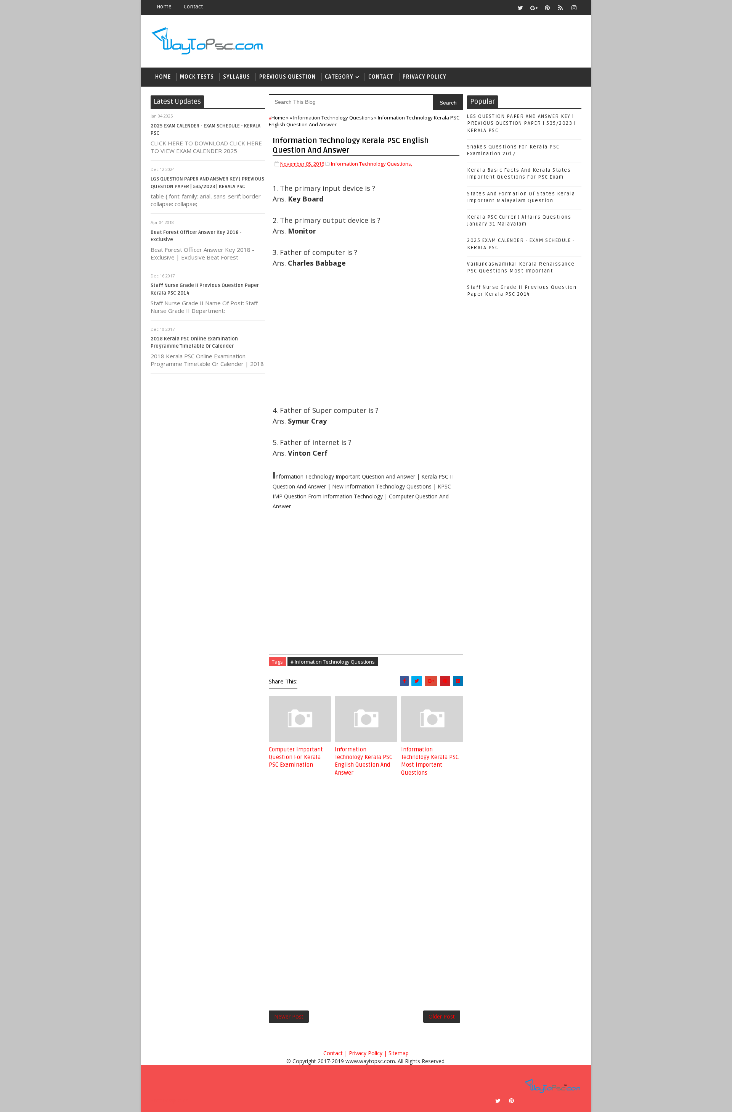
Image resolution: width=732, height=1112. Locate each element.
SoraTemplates (169, 1100)
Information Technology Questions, (371, 163)
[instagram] (574, 7)
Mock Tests (197, 77)
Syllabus (236, 77)
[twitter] (520, 7)
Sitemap (398, 1053)
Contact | (335, 1053)
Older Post (442, 1016)
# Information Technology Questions (333, 661)
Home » (280, 117)
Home (164, 6)
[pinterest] (547, 7)
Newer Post (288, 1016)
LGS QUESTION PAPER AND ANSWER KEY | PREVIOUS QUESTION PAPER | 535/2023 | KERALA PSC (521, 123)
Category (339, 77)
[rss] (560, 7)
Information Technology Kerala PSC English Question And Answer (363, 761)
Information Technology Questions (333, 117)
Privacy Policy (424, 77)
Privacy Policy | (368, 1053)
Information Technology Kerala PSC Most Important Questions (430, 761)
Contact (380, 77)
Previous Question (287, 77)
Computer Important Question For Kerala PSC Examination (296, 757)
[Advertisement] (366, 341)
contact (193, 6)
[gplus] (533, 7)
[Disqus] (366, 887)
